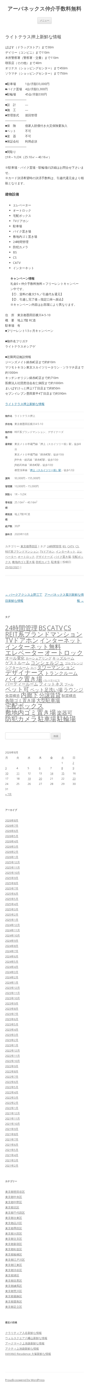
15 (62, 773)
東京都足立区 (13, 1307)
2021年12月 (12, 1113)
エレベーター (24, 652)
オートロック (26, 557)
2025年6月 (11, 894)
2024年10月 (12, 935)
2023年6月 (11, 1019)
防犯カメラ (43, 562)
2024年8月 (11, 946)
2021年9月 (11, 1129)
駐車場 (55, 562)
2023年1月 (11, 1045)
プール (68, 684)
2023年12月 (12, 988)
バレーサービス (51, 680)
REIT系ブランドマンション (22, 551)
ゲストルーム (17, 663)
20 (40, 779)
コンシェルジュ (47, 662)
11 (17, 773)
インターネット (65, 551)
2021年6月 (11, 1145)
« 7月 (8, 794)
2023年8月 (11, 1009)
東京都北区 (12, 1207)
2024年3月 (11, 972)
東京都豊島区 (13, 1301)
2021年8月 (11, 1134)
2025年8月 (11, 883)
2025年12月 (12, 862)
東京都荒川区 (13, 1291)
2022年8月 (11, 1071)
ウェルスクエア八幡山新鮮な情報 (26, 1338)
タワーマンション (56, 667)
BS (64, 546)
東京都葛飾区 (13, 1296)
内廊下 (29, 695)
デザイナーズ (44, 557)
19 (29, 779)
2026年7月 (11, 826)
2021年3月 (11, 1160)
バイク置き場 (62, 557)
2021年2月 (11, 1165)
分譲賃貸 (50, 695)
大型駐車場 (48, 700)
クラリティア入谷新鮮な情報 (23, 1333)
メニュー (44, 20)
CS (77, 546)
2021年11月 (12, 1118)
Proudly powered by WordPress (24, 1380)
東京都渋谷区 (13, 1270)
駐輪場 (66, 718)
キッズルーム (63, 658)
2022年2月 (11, 1103)
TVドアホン (47, 551)
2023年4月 (11, 1030)
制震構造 (69, 695)
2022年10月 (12, 1061)
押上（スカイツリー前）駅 (45, 470)
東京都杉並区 (13, 1249)
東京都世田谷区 (15, 1192)
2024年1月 (11, 982)
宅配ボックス (24, 705)
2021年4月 (11, 1155)
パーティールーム (21, 684)
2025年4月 (11, 904)
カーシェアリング (38, 658)
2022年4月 (11, 1092)
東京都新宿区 (13, 1244)
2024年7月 (11, 951)
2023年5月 (11, 1024)
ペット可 (17, 689)
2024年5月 (11, 962)
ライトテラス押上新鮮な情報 (24, 404)
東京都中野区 (13, 1202)
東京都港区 (12, 1275)
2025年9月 (11, 878)
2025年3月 (11, 909)
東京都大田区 (13, 1233)
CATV (70, 546)
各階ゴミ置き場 (20, 700)
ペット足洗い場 (46, 690)
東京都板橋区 (13, 1254)
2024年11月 (12, 930)
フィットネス (51, 684)
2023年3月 (11, 1035)
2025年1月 (11, 920)
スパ (33, 668)
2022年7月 (11, 1077)
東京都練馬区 (13, 1286)
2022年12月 (12, 1050)
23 (74, 779)
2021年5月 (11, 1150)
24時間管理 (54, 546)
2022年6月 (11, 1082)
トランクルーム (61, 673)
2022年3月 (11, 1098)
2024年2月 (11, 977)
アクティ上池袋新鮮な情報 (22, 1349)
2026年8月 (11, 820)
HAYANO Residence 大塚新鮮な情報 (28, 1354)
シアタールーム (17, 667)
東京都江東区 (13, 1265)
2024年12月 (12, 925)
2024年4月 (11, 967)
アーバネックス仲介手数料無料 (44, 8)
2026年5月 (11, 836)
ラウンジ (73, 689)
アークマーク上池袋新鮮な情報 (24, 1343)
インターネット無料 (33, 646)
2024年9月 (11, 941)
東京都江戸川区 (15, 1260)
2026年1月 (11, 857)
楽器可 (64, 712)
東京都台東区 (13, 1218)
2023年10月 (12, 998)
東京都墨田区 (29, 546)
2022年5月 (11, 1087)
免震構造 (12, 695)
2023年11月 (12, 993)
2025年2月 (11, 914)
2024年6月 (11, 956)
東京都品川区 (13, 1223)
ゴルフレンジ (74, 663)
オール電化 (15, 658)
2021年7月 (11, 1139)
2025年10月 (12, 873)
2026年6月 (11, 831)
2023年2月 (11, 1040)
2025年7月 (11, 888)
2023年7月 (11, 1014)
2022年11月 (12, 1056)
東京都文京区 (13, 1239)
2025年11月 (12, 867)
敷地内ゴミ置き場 (23, 562)
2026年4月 (11, 841)
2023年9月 (11, 1003)
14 (51, 773)
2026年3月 (11, 846)
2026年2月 (11, 852)
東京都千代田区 (15, 1213)
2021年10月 (12, 1124)
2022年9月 (11, 1066)
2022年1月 (11, 1108)
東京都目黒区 (13, 1281)
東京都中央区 (13, 1197)
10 (6, 773)
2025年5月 (11, 899)
